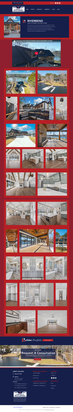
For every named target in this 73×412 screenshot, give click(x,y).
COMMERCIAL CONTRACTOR (39, 383)
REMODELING (36, 375)
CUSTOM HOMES (36, 373)
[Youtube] (59, 3)
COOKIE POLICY (52, 407)
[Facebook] (57, 3)
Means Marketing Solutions (49, 409)
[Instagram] (55, 3)
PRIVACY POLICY (46, 407)
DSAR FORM (58, 407)
